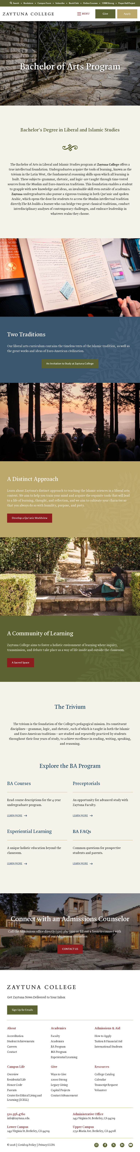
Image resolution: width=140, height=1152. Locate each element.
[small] (96, 1145)
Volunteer (101, 1090)
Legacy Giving (59, 1085)
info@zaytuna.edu (18, 1118)
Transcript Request (106, 1085)
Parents (12, 1090)
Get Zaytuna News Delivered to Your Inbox (36, 997)
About (11, 1028)
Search (16, 3)
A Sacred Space (20, 662)
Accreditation (15, 1036)
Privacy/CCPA (46, 1145)
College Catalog (104, 1074)
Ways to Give (58, 1074)
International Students (108, 1046)
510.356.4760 (16, 1114)
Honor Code (14, 1085)
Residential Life (16, 1079)
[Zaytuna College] (28, 13)
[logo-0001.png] (41, 987)
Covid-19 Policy (27, 1145)
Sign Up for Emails (22, 1010)
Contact (12, 1052)
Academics (58, 1028)
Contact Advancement (64, 1095)
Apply (127, 13)
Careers (12, 1046)
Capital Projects (60, 1090)
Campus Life (16, 1067)
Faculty (55, 1036)
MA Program (59, 1052)
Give (105, 13)
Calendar (100, 1079)
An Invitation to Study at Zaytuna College (70, 363)
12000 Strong (59, 1079)
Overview (12, 1074)
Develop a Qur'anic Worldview (29, 518)
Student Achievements (20, 1041)
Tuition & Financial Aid (108, 1041)
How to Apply (103, 1036)
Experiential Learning (64, 1057)
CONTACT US (70, 949)
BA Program (58, 1046)
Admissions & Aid (107, 1028)
